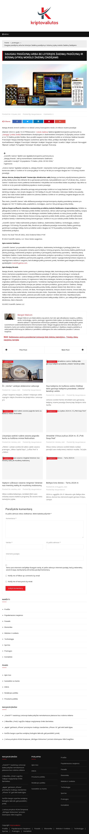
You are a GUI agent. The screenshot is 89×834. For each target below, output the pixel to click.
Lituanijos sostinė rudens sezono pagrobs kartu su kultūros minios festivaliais (20, 436)
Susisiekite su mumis (12, 681)
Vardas (9, 542)
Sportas (7, 645)
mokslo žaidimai (42, 132)
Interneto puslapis (13, 554)
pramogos (8, 361)
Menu (6, 34)
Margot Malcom (36, 114)
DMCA (6, 687)
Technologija (9, 639)
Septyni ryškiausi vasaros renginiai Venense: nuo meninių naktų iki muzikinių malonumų (22, 484)
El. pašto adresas (53, 542)
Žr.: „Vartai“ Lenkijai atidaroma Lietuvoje (20, 386)
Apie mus (7, 675)
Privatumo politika (11, 699)
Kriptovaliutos (15, 825)
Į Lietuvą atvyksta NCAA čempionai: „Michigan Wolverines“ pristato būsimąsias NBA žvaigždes (39, 739)
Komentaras (11, 518)
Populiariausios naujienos (13, 615)
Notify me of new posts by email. (20, 581)
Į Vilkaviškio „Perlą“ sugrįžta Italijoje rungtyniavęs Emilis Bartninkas (28, 721)
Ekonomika (8, 627)
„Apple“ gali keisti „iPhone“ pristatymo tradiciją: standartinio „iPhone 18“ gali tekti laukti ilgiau (38, 727)
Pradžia (7, 609)
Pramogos (8, 651)
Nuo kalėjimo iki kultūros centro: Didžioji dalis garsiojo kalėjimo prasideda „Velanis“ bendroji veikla (65, 388)
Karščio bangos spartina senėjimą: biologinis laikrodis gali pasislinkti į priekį (31, 733)
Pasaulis (7, 621)
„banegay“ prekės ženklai (11, 134)
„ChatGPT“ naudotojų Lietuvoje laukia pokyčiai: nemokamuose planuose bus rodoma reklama (38, 715)
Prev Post (23, 350)
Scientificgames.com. (19, 263)
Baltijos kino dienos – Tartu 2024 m (62, 483)
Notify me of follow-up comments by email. (24, 576)
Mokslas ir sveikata (11, 633)
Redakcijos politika (11, 693)
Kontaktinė (8, 657)
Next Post (66, 350)
